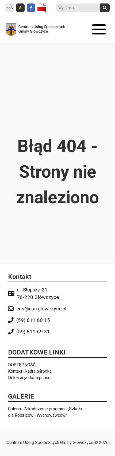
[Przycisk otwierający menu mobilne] (99, 29)
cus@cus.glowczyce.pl (41, 309)
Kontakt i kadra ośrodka (30, 371)
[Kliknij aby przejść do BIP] (41, 8)
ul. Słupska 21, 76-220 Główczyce (38, 293)
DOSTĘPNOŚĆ (22, 364)
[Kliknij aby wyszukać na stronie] (105, 7)
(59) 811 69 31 (33, 332)
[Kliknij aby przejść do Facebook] (31, 7)
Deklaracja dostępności (29, 377)
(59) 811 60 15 (33, 320)
